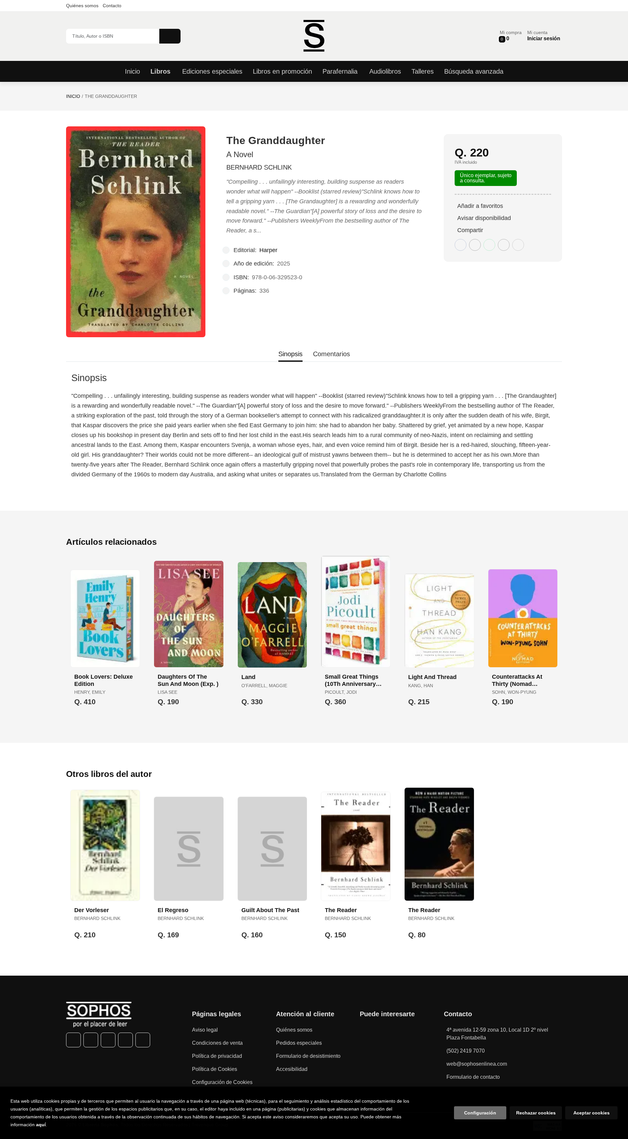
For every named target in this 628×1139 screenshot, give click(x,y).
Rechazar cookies (536, 1112)
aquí (41, 1124)
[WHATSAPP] (125, 1040)
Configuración (480, 1112)
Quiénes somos (82, 5)
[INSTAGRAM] (108, 1040)
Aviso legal (205, 1030)
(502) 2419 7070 (465, 1051)
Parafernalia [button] (340, 71)
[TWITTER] (90, 1040)
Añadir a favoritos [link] (480, 206)
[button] (510, 36)
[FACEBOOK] (73, 1040)
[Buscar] (170, 36)
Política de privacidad (217, 1056)
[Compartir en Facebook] (460, 245)
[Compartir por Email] (504, 245)
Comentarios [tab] (331, 354)
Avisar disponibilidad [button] (484, 218)
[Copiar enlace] (518, 245)
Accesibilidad (291, 1069)
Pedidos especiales (299, 1043)
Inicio (73, 96)
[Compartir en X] (475, 245)
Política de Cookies (214, 1069)
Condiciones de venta (217, 1043)
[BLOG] (142, 1040)
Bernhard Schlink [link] (259, 167)
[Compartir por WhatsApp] (489, 245)
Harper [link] (268, 250)
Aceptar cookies (591, 1112)
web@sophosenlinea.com (476, 1064)
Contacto (112, 5)
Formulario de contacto (473, 1077)
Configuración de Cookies (222, 1082)
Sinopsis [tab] (290, 354)
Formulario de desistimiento (308, 1056)
